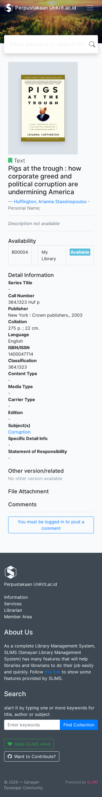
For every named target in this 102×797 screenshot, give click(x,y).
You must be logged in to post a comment (51, 525)
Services (12, 603)
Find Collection (78, 724)
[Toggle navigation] (90, 7)
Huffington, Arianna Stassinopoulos (50, 201)
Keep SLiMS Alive (32, 744)
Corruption (19, 432)
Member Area (18, 616)
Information (16, 597)
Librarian (13, 610)
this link (52, 671)
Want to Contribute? (35, 756)
